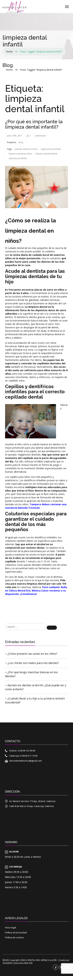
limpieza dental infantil (46, 153)
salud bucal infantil (18, 158)
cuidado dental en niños (26, 149)
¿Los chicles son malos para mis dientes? (33, 663)
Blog (21, 142)
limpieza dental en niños (20, 153)
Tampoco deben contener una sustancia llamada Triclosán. (36, 506)
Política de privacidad (16, 932)
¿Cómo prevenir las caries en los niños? (32, 654)
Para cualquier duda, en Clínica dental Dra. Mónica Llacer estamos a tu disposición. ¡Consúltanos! (36, 590)
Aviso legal (10, 927)
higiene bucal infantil (51, 149)
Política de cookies (14, 937)
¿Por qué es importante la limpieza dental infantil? (34, 124)
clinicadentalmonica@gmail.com (25, 760)
